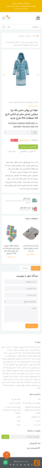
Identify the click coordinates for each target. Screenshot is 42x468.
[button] (9, 18)
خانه (39, 399)
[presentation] (38, 75)
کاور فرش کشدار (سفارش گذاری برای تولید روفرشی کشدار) (32, 410)
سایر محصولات (35, 417)
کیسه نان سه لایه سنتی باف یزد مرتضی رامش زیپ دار (30, 248)
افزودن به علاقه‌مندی (27, 151)
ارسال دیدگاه (31, 326)
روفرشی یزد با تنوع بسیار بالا (31, 403)
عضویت (5, 437)
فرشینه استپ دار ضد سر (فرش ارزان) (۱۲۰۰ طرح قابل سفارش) (11, 410)
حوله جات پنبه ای (14, 403)
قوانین (18, 417)
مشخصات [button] (25, 268)
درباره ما (37, 421)
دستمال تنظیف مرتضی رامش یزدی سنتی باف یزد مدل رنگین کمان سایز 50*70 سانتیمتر (11, 249)
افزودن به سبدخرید (27, 147)
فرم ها (18, 425)
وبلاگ (18, 421)
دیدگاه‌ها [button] (35, 268)
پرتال (15, 461)
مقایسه (10, 151)
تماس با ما (37, 425)
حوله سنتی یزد (15, 399)
